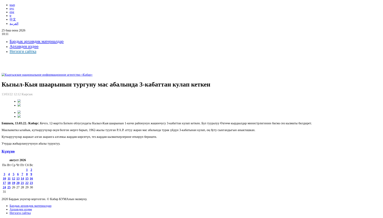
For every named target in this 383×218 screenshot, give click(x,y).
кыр (12, 5)
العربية (14, 23)
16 (31, 178)
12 (13, 178)
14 (22, 178)
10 (4, 178)
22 (27, 183)
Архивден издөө (24, 46)
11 (9, 178)
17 (4, 183)
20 (18, 183)
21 (22, 183)
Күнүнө (8, 151)
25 (9, 187)
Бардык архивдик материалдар (37, 41)
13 (18, 178)
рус (12, 8)
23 (31, 183)
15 (27, 178)
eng (12, 12)
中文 (13, 19)
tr (10, 15)
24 (4, 187)
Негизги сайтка (23, 51)
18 (9, 183)
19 (13, 183)
